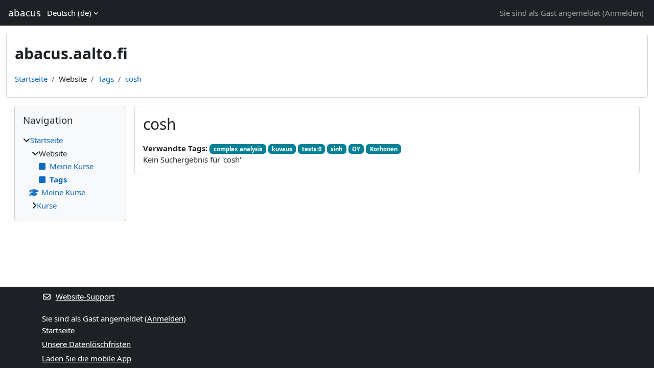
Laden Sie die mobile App (86, 358)
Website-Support (85, 296)
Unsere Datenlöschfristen (86, 344)
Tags (106, 79)
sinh (336, 149)
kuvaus (282, 149)
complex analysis (238, 149)
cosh (133, 79)
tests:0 (311, 149)
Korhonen (384, 149)
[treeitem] (70, 172)
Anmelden (623, 13)
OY (356, 149)
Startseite (31, 79)
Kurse (47, 205)
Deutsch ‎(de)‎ (69, 13)
